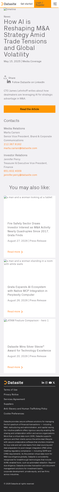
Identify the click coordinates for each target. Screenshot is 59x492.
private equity (31, 471)
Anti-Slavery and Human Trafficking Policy (25, 409)
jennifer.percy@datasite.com (20, 175)
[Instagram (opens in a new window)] (46, 382)
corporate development (14, 471)
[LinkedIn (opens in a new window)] (7, 75)
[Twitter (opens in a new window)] (15, 75)
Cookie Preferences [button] (14, 414)
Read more (14, 251)
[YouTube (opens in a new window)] (50, 382)
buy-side (10, 445)
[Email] (23, 75)
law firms (45, 471)
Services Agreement (14, 399)
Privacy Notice (11, 394)
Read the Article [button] (29, 109)
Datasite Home (9, 4)
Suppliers (8, 404)
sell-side (22, 445)
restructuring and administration (23, 427)
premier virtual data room (38, 454)
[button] (26, 4)
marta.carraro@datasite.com (20, 148)
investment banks (35, 468)
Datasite (7, 421)
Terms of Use (10, 390)
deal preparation (11, 448)
